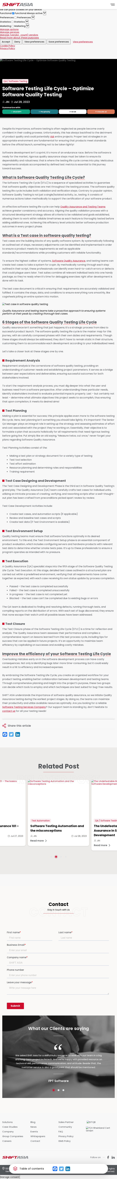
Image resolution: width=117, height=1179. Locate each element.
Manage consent (10, 1177)
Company (8, 1131)
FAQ (60, 1131)
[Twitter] (61, 1169)
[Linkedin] (68, 1169)
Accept (6, 41)
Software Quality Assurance (68, 261)
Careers (6, 1141)
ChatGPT (17, 111)
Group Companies (12, 1136)
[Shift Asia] (17, 4)
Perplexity (45, 111)
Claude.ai (102, 111)
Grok (73, 111)
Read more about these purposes (19, 37)
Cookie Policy (7, 45)
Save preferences (59, 41)
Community (65, 1127)
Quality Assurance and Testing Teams (82, 206)
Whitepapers (37, 1136)
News (33, 1127)
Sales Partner (66, 1122)
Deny (17, 41)
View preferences (34, 41)
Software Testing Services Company (24, 707)
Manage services (9, 32)
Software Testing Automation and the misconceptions (57, 828)
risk (52, 136)
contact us (8, 711)
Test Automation (41, 820)
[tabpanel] (58, 813)
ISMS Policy (64, 1141)
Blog (32, 1122)
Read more (37, 840)
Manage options (9, 29)
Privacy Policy (7, 48)
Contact (35, 1141)
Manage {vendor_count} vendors (19, 34)
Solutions (7, 1122)
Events (34, 1131)
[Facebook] (55, 1169)
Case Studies (10, 1127)
